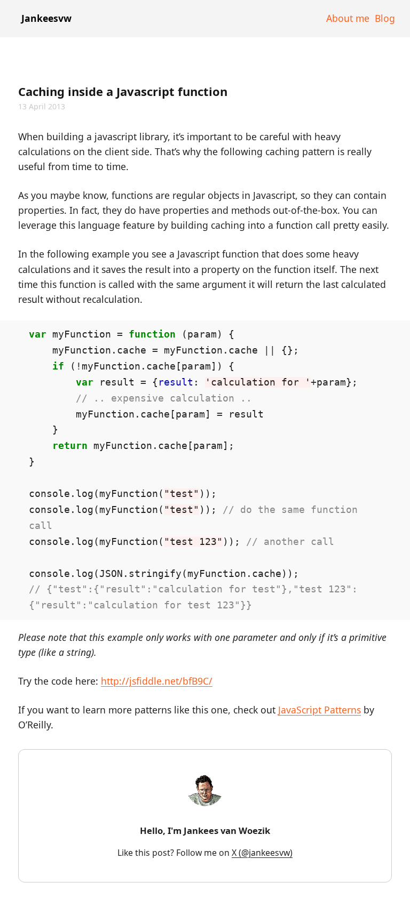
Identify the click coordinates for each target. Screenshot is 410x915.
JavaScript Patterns (319, 709)
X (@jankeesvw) (262, 852)
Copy (367, 331)
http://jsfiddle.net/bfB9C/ (156, 681)
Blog (385, 18)
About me (347, 18)
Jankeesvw (46, 18)
